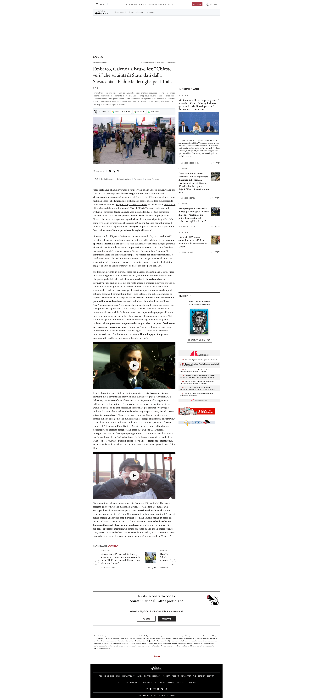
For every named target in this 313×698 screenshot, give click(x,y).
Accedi (146, 619)
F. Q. (95, 88)
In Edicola (129, 4)
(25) (218, 198)
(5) (155, 567)
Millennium (142, 4)
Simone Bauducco (109, 568)
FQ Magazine (152, 4)
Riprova (157, 656)
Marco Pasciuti (186, 252)
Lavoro (98, 56)
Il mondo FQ (167, 4)
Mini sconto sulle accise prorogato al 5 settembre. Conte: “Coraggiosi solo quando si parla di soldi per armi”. (199, 103)
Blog (135, 4)
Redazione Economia (189, 163)
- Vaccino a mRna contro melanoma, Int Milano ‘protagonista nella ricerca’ (197, 394)
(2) (219, 163)
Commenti (100, 171)
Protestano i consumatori (192, 109)
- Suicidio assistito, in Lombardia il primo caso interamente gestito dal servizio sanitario (197, 371)
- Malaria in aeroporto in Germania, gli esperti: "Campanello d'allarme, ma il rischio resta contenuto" (197, 376)
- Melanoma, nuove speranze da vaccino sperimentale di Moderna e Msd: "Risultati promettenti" (198, 388)
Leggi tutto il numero (199, 340)
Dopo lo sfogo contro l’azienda (131, 204)
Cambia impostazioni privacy (148, 676)
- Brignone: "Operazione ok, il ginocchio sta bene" (198, 360)
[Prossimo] (172, 562)
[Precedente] (96, 562)
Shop (160, 4)
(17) (219, 226)
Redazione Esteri (187, 198)
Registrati (167, 619)
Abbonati (197, 4)
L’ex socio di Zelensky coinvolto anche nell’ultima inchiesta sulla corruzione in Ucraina (193, 241)
